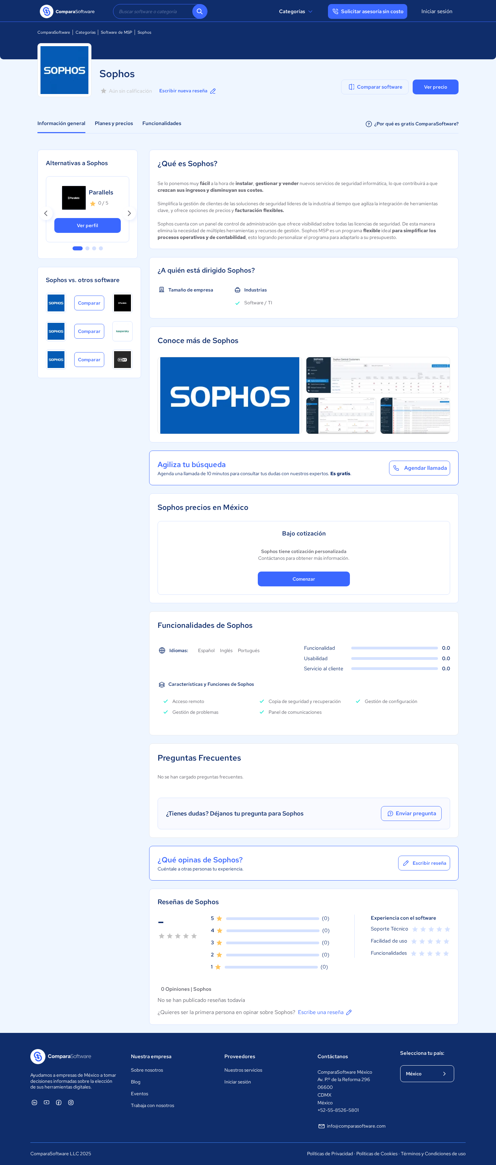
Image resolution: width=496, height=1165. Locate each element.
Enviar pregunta (416, 813)
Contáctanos (333, 1056)
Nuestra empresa (151, 1056)
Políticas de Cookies (376, 1154)
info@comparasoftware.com (356, 1126)
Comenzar (304, 579)
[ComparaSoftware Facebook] (59, 1102)
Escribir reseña (429, 863)
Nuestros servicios (243, 1070)
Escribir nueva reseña (183, 91)
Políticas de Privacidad (330, 1154)
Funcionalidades (161, 123)
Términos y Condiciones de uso (433, 1154)
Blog (135, 1082)
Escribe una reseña (320, 1012)
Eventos (139, 1094)
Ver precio (435, 87)
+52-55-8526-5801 (338, 1110)
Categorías (292, 11)
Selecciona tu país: (422, 1053)
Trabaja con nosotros (152, 1105)
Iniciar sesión (436, 11)
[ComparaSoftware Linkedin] (34, 1102)
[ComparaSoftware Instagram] (71, 1102)
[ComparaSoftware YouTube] (47, 1102)
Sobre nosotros (147, 1070)
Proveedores (239, 1056)
